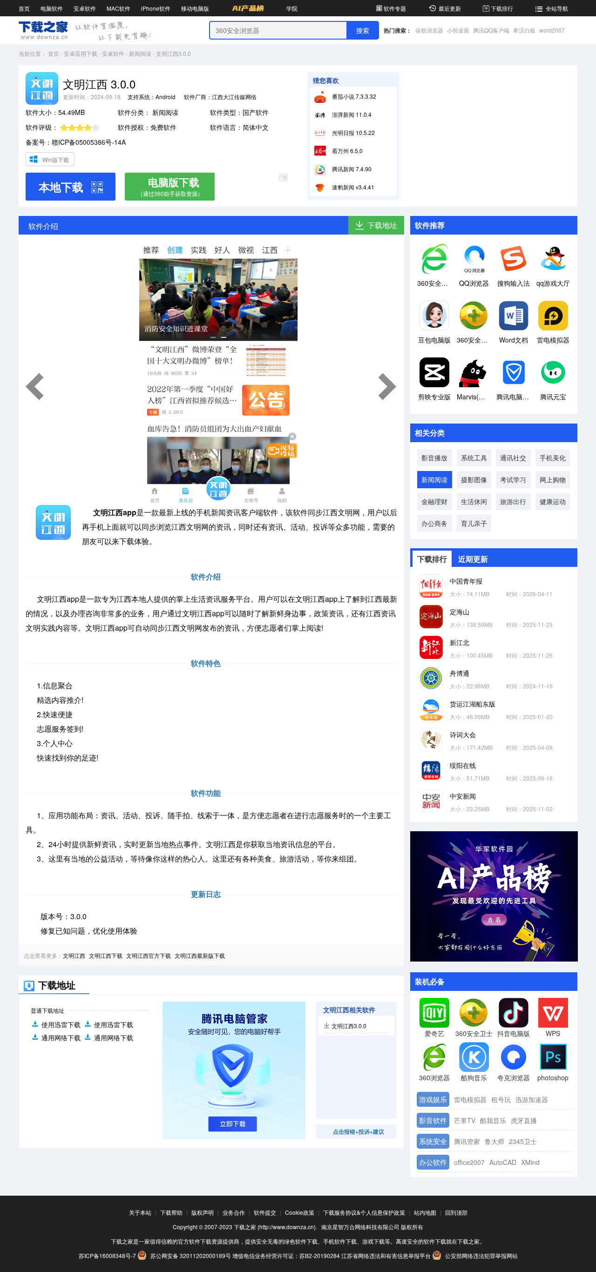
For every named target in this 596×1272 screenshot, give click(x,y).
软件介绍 (43, 226)
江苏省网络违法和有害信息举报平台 (386, 1255)
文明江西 (74, 955)
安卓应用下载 (80, 53)
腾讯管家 (467, 1141)
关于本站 (140, 1212)
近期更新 (473, 558)
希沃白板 (524, 30)
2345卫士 (523, 1141)
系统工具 (474, 457)
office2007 (469, 1162)
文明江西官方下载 (148, 955)
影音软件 (433, 1120)
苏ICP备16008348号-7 (107, 1255)
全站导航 (557, 8)
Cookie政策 (299, 1212)
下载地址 (382, 225)
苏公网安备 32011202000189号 (190, 1255)
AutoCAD (502, 1162)
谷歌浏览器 (429, 30)
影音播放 (434, 457)
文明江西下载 (105, 955)
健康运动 (553, 501)
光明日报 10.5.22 (353, 132)
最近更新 (450, 8)
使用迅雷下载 (61, 1024)
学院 (292, 8)
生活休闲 (474, 501)
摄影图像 (474, 479)
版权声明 (202, 1212)
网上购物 (553, 479)
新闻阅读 (140, 53)
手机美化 (553, 457)
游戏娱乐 (433, 1099)
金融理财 (434, 501)
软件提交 (265, 1212)
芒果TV (464, 1120)
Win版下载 (55, 159)
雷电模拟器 (470, 1099)
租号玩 (501, 1099)
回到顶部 (456, 1212)
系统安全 (433, 1141)
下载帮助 (171, 1212)
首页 (24, 8)
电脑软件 (52, 8)
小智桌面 (458, 30)
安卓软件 (85, 8)
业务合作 (234, 1212)
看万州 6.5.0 (347, 151)
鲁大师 (494, 1141)
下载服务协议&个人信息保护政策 (364, 1212)
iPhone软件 (155, 8)
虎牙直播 (524, 1120)
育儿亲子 (474, 523)
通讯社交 (513, 457)
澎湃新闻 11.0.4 (351, 114)
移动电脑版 (195, 8)
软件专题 (395, 8)
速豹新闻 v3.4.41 (352, 187)
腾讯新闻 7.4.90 (351, 169)
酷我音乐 (493, 1120)
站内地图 (425, 1212)
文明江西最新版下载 (200, 955)
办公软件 (433, 1162)
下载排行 (502, 8)
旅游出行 (513, 501)
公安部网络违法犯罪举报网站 (481, 1255)
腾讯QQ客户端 (491, 30)
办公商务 (434, 523)
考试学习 (513, 479)
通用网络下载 (61, 1037)
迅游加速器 (531, 1099)
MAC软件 (118, 8)
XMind (530, 1162)
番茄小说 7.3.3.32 (353, 96)
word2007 (552, 30)
